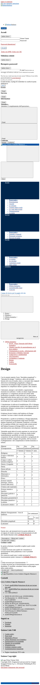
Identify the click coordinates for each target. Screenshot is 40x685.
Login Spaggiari (16, 78)
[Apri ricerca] (23, 153)
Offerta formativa (10, 317)
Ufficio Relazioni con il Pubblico (15, 639)
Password (23, 40)
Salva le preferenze (16, 570)
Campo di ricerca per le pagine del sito (13, 293)
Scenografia (13, 364)
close (3, 179)
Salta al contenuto (6, 2)
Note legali (8, 636)
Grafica (11, 362)
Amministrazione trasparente (14, 649)
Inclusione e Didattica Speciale (19, 353)
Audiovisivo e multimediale (18, 354)
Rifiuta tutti (17, 538)
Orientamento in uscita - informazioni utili (22, 351)
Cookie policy (9, 634)
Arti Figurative (14, 356)
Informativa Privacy (11, 638)
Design (11, 360)
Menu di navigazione (27, 337)
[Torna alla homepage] (20, 144)
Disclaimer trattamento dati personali (12, 667)
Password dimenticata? (8, 44)
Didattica (8, 315)
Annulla (4, 142)
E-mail (22, 70)
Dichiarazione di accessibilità (14, 641)
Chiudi (3, 91)
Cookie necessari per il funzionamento (13, 562)
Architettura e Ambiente (17, 358)
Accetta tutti (8, 540)
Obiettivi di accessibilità (12, 643)
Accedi (4, 28)
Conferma (11, 142)
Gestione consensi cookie (13, 647)
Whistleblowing (10, 645)
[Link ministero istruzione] (10, 3)
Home (7, 313)
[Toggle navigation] (17, 170)
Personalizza (5, 538)
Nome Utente (24, 38)
